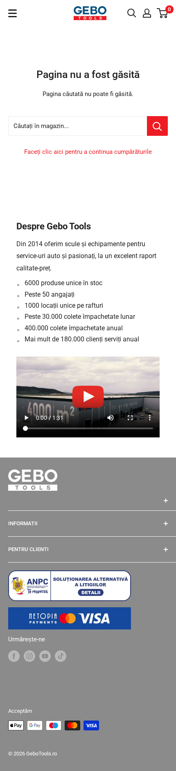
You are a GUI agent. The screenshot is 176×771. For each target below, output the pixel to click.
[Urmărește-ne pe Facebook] (14, 656)
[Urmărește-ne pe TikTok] (60, 656)
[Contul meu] (147, 13)
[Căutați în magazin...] (157, 126)
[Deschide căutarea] (131, 13)
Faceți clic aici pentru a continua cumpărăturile (88, 152)
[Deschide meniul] (12, 13)
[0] (163, 13)
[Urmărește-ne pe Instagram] (29, 656)
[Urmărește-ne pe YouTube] (45, 656)
